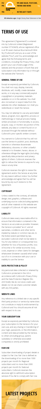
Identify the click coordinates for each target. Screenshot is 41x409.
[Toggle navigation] (38, 6)
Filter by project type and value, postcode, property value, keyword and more (20, 4)
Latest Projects (21, 393)
